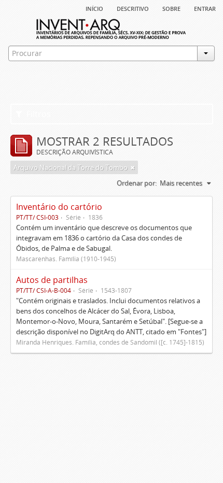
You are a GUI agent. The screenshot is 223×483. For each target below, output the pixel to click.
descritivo (133, 7)
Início (94, 7)
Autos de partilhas (52, 280)
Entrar (205, 7)
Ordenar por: (137, 183)
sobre (171, 7)
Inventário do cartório (59, 206)
